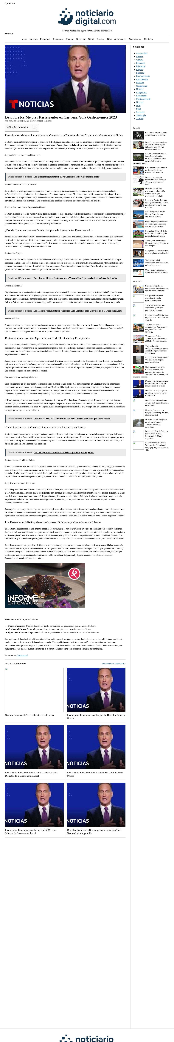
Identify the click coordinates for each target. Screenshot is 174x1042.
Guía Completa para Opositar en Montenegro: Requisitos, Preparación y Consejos (156, 223)
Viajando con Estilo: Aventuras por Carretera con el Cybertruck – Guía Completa (156, 328)
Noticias (34, 39)
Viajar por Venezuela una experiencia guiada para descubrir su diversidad (154, 307)
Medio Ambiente (143, 99)
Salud (91, 39)
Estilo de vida (142, 79)
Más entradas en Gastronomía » (114, 664)
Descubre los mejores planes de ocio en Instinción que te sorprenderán (156, 393)
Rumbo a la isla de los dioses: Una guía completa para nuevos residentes (156, 359)
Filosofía (140, 82)
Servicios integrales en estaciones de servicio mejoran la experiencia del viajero (157, 288)
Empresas (45, 39)
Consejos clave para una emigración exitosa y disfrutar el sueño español (156, 412)
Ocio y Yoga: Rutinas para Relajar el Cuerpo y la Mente (156, 271)
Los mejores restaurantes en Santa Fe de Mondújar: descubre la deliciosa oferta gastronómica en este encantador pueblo (150, 159)
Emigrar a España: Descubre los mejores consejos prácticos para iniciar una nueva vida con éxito (156, 204)
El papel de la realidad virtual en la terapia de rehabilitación (156, 252)
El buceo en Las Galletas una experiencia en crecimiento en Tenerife (156, 317)
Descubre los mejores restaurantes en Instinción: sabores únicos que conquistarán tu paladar (155, 192)
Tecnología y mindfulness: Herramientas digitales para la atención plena (156, 243)
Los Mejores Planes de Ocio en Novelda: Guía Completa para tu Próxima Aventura (156, 233)
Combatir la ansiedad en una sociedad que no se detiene (156, 134)
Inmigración (141, 92)
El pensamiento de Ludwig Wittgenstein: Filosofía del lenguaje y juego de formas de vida (156, 446)
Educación (140, 66)
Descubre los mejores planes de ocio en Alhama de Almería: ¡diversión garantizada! (156, 423)
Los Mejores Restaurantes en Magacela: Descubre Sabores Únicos (96, 717)
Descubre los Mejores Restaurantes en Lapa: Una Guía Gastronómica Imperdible (94, 832)
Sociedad (81, 39)
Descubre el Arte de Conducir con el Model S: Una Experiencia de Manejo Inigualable (156, 435)
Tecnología (58, 39)
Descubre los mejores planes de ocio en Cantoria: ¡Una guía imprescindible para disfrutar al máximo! (156, 146)
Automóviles (120, 39)
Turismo (100, 39)
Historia (139, 89)
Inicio (24, 39)
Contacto (148, 39)
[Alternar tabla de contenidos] (33, 127)
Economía (140, 63)
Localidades (141, 96)
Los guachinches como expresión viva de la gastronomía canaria (154, 298)
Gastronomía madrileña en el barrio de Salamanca (29, 715)
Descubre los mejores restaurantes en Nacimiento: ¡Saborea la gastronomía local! (156, 181)
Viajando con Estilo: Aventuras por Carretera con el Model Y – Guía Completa (156, 338)
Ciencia (139, 56)
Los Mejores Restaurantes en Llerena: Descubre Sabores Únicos (95, 774)
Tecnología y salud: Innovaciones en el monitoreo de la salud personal (156, 262)
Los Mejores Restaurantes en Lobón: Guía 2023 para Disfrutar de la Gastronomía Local (31, 774)
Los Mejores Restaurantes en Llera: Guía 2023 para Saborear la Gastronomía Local (30, 832)
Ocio (109, 39)
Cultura (139, 60)
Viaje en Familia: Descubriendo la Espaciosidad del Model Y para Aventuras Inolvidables (156, 349)
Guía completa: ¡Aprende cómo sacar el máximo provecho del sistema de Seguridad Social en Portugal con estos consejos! (150, 372)
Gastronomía (135, 39)
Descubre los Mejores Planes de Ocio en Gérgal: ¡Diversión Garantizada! (157, 402)
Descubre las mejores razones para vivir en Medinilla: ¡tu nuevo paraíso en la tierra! (156, 383)
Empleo (70, 39)
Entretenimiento (143, 76)
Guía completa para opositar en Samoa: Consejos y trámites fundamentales (156, 170)
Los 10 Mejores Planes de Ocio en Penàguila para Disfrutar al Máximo (155, 214)
